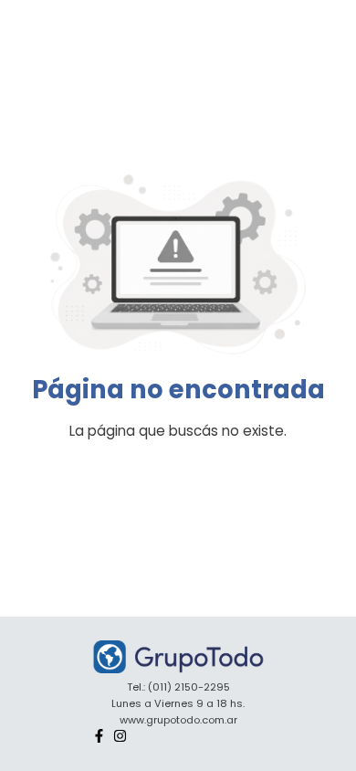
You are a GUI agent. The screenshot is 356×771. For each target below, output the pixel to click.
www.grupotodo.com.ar (178, 720)
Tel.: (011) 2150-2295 (178, 687)
